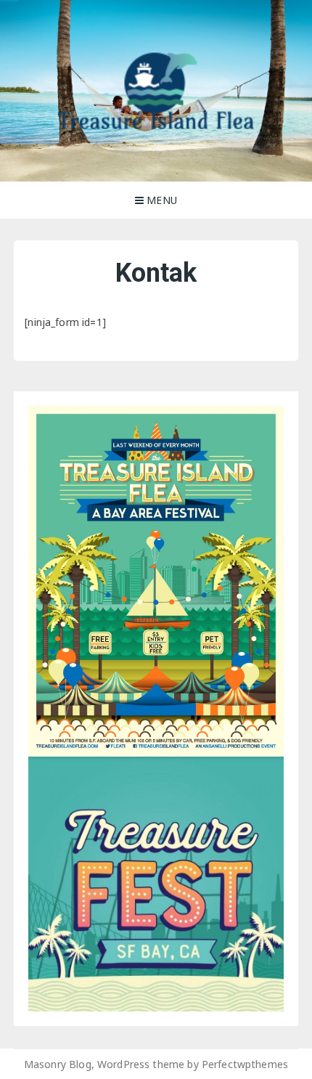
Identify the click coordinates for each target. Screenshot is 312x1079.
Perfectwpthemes (245, 1064)
